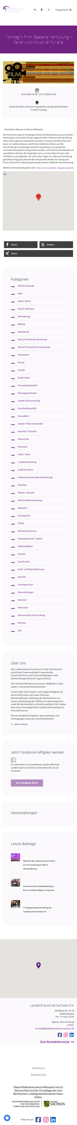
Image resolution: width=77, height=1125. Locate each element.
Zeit (20, 630)
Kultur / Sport (24, 454)
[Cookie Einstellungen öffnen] (7, 1120)
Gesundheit (23, 416)
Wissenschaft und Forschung (31, 615)
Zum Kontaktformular (55, 1041)
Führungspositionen (27, 393)
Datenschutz (38, 1074)
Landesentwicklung (27, 462)
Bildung (21, 324)
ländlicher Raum (25, 470)
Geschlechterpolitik (27, 408)
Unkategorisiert (25, 584)
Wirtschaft (23, 607)
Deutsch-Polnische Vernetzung (32, 339)
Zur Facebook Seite (27, 782)
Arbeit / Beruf (24, 301)
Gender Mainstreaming (29, 401)
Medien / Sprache (26, 492)
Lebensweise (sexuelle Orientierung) (35, 477)
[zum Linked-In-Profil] (71, 1034)
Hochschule (23, 439)
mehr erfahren (21, 724)
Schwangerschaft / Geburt (30, 538)
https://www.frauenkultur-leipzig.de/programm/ (55, 168)
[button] (21, 244)
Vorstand (22, 600)
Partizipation (24, 515)
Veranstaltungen (26, 592)
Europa (21, 362)
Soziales (22, 554)
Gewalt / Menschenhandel (30, 424)
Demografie (23, 332)
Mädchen (22, 485)
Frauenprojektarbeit (27, 385)
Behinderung (24, 316)
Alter (20, 293)
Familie (21, 370)
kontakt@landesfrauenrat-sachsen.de (54, 1028)
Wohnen (22, 623)
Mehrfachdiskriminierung (30, 500)
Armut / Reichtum (26, 309)
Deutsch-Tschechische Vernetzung (34, 347)
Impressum (38, 1068)
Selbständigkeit (25, 546)
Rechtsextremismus (27, 531)
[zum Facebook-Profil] (59, 1034)
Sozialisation (24, 561)
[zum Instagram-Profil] (65, 1034)
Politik (21, 523)
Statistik (22, 577)
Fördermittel (24, 378)
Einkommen (23, 355)
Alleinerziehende (26, 286)
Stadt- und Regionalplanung (31, 569)
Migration (22, 508)
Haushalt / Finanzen (27, 431)
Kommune (22, 447)
